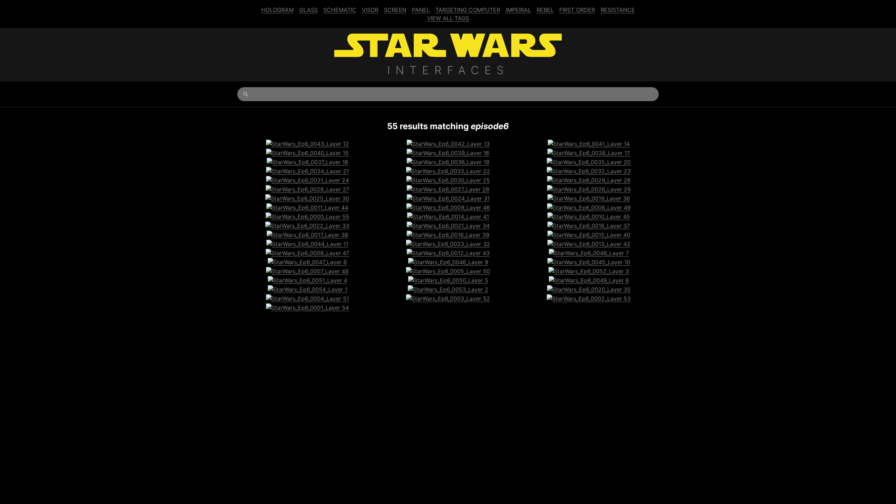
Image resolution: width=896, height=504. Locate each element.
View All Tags (448, 18)
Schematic (339, 9)
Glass (308, 9)
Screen (395, 9)
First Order (577, 9)
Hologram (277, 9)
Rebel (545, 9)
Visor (370, 9)
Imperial (518, 9)
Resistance (618, 9)
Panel (421, 9)
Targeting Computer (467, 9)
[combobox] (448, 94)
